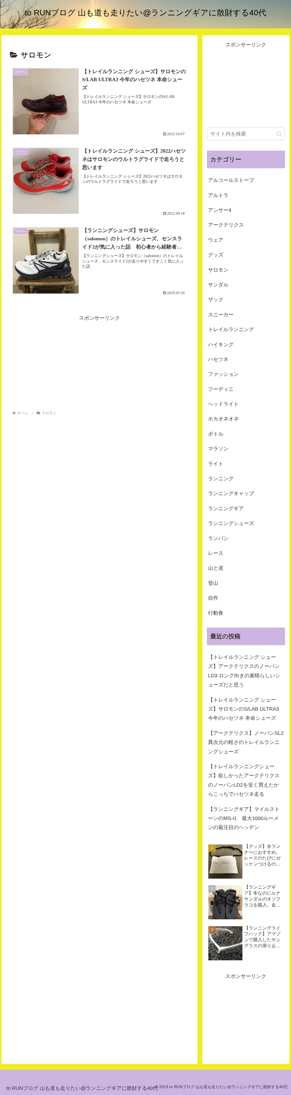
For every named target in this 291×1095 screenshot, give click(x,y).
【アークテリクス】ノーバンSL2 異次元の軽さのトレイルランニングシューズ (246, 742)
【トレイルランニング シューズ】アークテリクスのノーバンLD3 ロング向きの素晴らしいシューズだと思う (244, 671)
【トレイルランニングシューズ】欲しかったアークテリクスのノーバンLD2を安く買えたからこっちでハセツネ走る (244, 780)
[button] (279, 134)
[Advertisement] (99, 363)
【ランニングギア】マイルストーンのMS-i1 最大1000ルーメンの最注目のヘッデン (244, 818)
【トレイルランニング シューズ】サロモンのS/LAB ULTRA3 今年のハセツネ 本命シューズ (243, 709)
